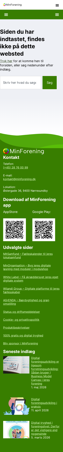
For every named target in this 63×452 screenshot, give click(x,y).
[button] (57, 5)
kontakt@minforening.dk (19, 179)
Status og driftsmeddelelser (21, 312)
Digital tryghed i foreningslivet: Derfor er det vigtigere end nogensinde (45, 428)
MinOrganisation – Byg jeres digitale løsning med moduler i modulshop (27, 267)
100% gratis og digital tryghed (23, 335)
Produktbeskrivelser (16, 327)
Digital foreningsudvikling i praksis (44, 402)
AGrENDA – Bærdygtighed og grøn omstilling (26, 302)
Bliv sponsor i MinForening (20, 343)
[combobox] (20, 82)
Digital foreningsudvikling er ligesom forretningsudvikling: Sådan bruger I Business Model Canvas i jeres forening (45, 370)
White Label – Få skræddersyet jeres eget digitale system (30, 278)
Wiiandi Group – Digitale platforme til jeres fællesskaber (31, 290)
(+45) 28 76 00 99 (15, 167)
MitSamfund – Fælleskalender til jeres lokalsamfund (28, 255)
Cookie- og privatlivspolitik (21, 319)
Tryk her (6, 61)
